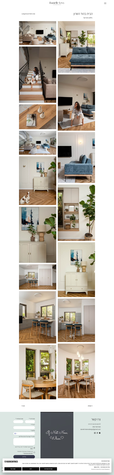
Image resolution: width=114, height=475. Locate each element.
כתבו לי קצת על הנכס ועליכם (27, 436)
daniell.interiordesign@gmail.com (90, 429)
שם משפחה (19, 419)
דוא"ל (33, 425)
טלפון (33, 430)
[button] (105, 3)
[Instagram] (95, 433)
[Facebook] (97, 433)
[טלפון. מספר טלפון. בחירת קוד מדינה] (15, 433)
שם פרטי (32, 419)
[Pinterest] (100, 433)
